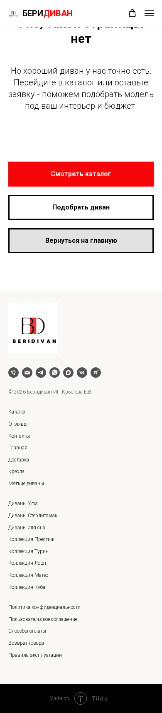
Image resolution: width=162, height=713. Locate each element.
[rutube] (96, 372)
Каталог (17, 412)
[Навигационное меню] (149, 13)
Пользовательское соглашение (42, 619)
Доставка (18, 460)
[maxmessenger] (68, 372)
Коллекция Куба (26, 587)
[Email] (27, 372)
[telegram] (41, 372)
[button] (132, 13)
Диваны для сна (26, 528)
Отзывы (17, 424)
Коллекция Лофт (27, 563)
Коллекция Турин (28, 551)
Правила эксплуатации (35, 655)
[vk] (82, 372)
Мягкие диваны (26, 483)
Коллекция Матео (28, 575)
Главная (17, 448)
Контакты (19, 436)
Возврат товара (26, 643)
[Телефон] (13, 372)
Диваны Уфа (23, 503)
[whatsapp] (54, 372)
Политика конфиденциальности (44, 607)
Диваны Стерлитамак (32, 516)
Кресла (16, 471)
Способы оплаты (27, 631)
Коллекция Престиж (31, 539)
